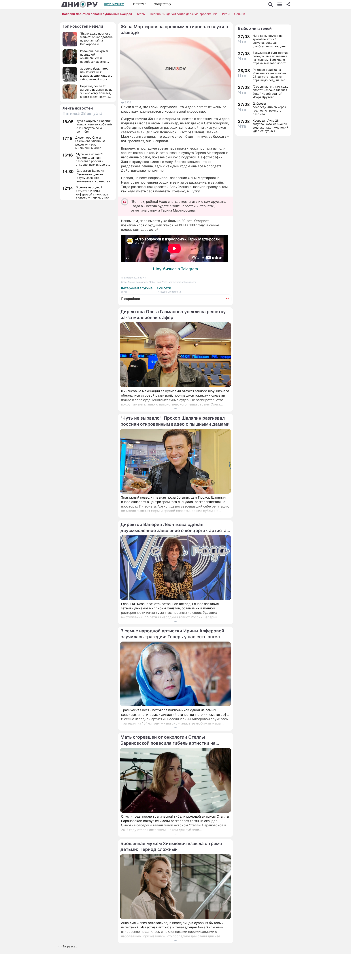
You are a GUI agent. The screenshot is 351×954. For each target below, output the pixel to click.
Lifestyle (138, 4)
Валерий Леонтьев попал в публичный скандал (97, 14)
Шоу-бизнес (114, 4)
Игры (226, 14)
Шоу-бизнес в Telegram (175, 269)
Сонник (239, 14)
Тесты (141, 14)
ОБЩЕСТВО (162, 4)
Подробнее (130, 299)
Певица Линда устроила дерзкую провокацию (184, 14)
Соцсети (164, 288)
